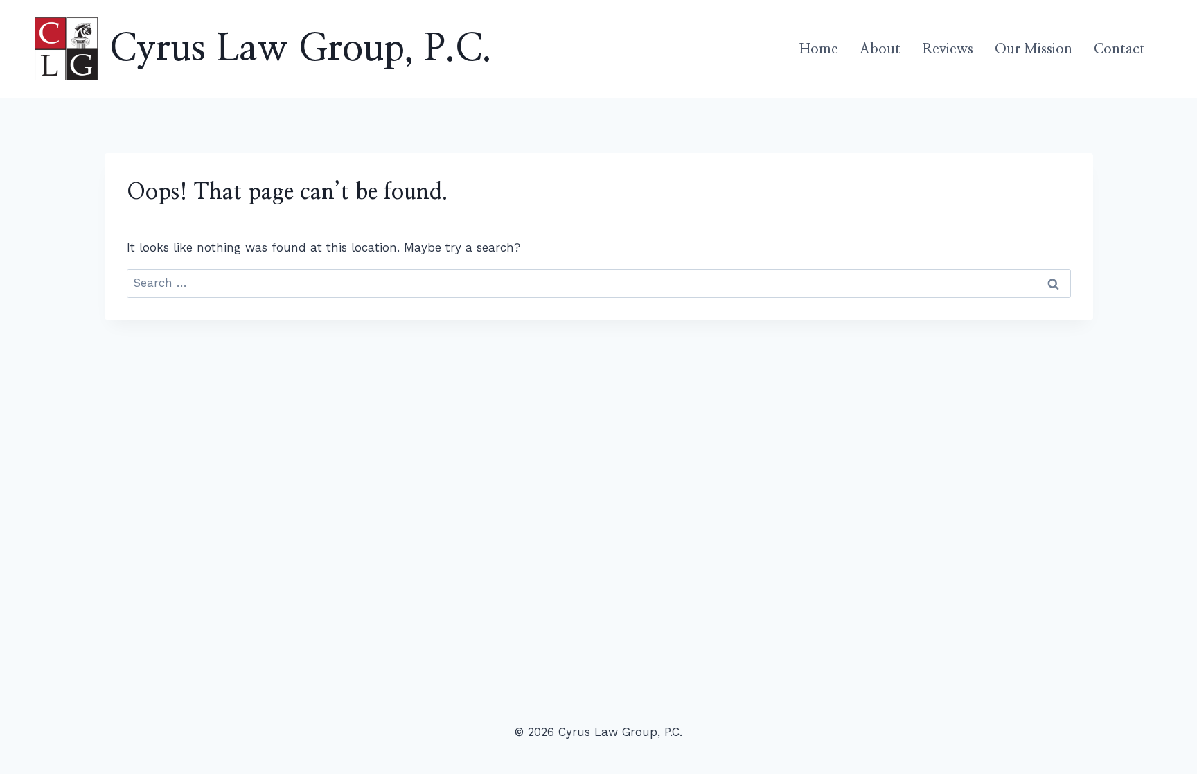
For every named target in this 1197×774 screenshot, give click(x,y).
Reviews (947, 49)
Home (818, 49)
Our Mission (1033, 49)
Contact (1119, 49)
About (880, 49)
